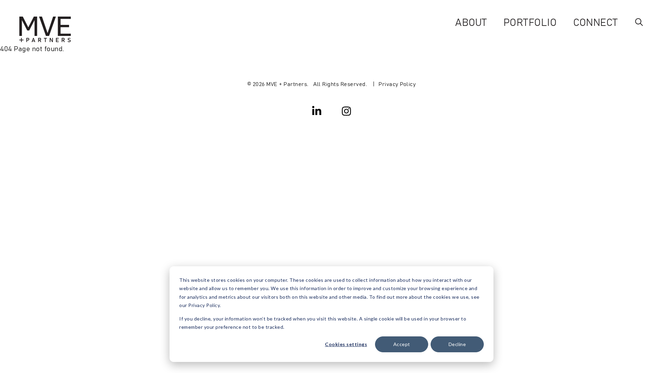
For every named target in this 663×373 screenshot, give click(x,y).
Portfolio (530, 22)
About (471, 22)
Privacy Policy (397, 83)
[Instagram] (346, 110)
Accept (401, 344)
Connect (595, 22)
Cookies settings (346, 344)
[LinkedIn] (317, 110)
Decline (457, 344)
